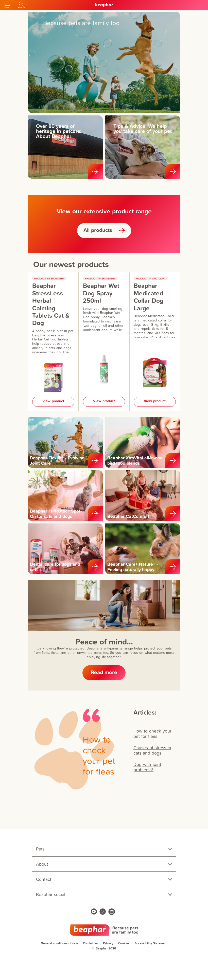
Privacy (108, 943)
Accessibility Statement (151, 943)
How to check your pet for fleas (152, 733)
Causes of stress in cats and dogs (152, 750)
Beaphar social (50, 894)
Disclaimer (90, 943)
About (42, 864)
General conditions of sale (59, 943)
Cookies (124, 943)
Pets (40, 849)
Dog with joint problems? (147, 767)
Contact (43, 879)
